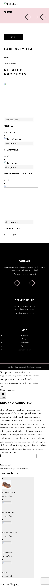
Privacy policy (24, 349)
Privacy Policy (32, 382)
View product (11, 119)
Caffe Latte (12, 228)
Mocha (8, 126)
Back (13, 37)
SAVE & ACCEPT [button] (9, 452)
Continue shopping (10, 473)
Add (10, 496)
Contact (24, 346)
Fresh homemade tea (18, 173)
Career (24, 335)
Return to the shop (22, 468)
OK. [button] (2, 386)
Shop (24, 339)
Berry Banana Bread (8, 492)
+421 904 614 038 (28, 274)
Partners (25, 342)
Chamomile (11, 150)
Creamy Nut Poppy (8, 512)
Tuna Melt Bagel (7, 552)
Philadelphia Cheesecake (10, 532)
